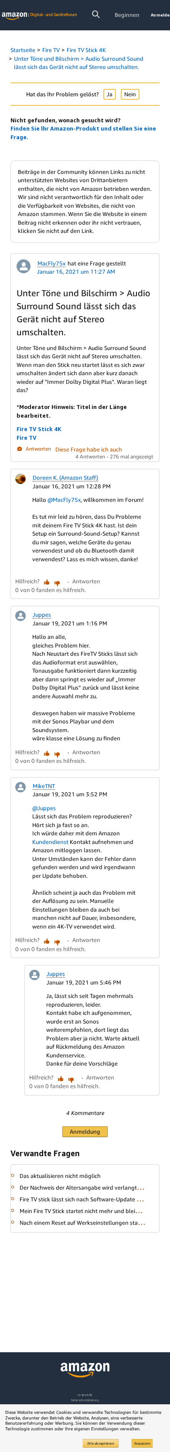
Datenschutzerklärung (85, 1400)
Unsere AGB (85, 1394)
